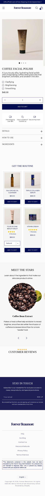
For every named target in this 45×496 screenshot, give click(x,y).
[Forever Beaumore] (22, 8)
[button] (18, 338)
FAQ (22, 434)
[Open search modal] (36, 7)
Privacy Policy (23, 451)
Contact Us (22, 442)
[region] (22, 212)
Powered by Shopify (22, 485)
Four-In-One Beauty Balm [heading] (12, 228)
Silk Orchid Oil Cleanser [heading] (12, 191)
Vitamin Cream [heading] (33, 226)
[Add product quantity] (5, 100)
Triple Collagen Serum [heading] (33, 191)
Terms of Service (22, 455)
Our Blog (22, 438)
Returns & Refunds (23, 446)
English (21, 477)
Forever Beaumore (26, 481)
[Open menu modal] (3, 7)
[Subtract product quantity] (40, 100)
